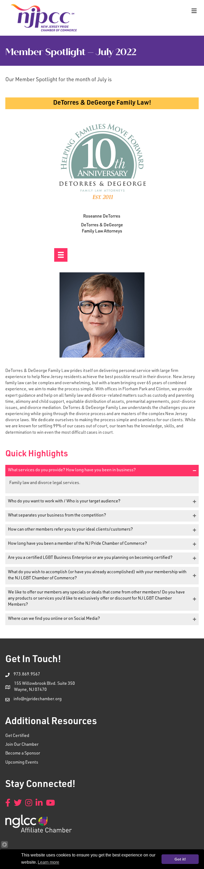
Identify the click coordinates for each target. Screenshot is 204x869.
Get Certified (17, 736)
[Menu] (60, 254)
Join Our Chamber (22, 745)
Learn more (48, 862)
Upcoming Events (21, 763)
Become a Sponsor (22, 754)
